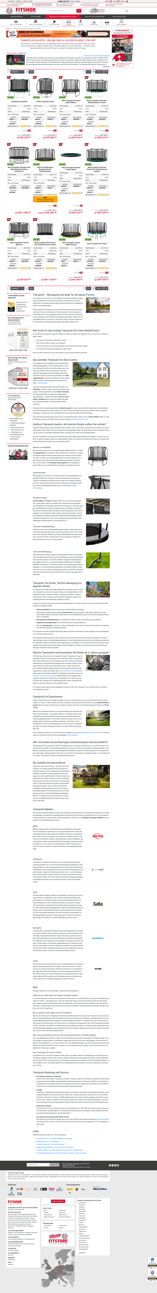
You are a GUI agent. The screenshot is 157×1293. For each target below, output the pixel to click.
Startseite (8, 28)
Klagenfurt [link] (20, 1239)
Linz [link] (25, 1239)
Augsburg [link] (15, 1214)
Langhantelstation (84, 1236)
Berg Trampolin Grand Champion (89, 732)
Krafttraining (36, 16)
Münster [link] (10, 1224)
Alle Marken (82, 1253)
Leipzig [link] (18, 1222)
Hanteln (81, 1222)
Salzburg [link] (29, 1239)
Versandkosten (48, 1215)
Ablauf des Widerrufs (65, 1217)
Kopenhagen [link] (11, 1259)
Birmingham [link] (21, 1232)
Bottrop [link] (10, 1216)
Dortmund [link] (29, 1216)
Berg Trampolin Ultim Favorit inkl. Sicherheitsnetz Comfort (45, 244)
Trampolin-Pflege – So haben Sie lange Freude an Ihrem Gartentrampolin (60, 1150)
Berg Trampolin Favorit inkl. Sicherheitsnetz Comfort (97, 101)
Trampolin (38, 28)
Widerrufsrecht (63, 1215)
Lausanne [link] (17, 1209)
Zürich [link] (22, 1209)
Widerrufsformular (49, 1217)
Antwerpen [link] (11, 1250)
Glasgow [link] (10, 1234)
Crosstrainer (82, 1202)
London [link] (15, 1234)
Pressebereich (63, 1225)
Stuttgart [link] (24, 1226)
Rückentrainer (83, 1242)
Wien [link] (33, 1239)
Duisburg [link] (16, 1218)
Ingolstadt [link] (22, 1220)
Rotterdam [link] (18, 1246)
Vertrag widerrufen (58, 1201)
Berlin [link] (20, 1214)
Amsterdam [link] (11, 1244)
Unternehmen (11, 1)
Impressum (19, 1)
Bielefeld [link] (24, 1214)
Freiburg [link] (32, 1218)
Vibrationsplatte (83, 1249)
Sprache (115, 1)
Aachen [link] (10, 1214)
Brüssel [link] (16, 1250)
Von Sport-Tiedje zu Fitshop (16, 1173)
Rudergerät (82, 1209)
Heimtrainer (82, 1229)
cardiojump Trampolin (19, 101)
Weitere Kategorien (119, 16)
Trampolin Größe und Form (79, 419)
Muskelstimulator (84, 1247)
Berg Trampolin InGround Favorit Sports (71, 168)
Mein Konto (123, 1)
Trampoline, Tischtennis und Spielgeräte (63, 16)
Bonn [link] (34, 1214)
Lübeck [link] (22, 1222)
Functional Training (84, 1238)
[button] (106, 72)
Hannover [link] (16, 1220)
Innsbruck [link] (14, 1239)
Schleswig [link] (18, 1226)
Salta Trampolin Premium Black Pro (19, 244)
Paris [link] (11, 1255)
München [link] (34, 1222)
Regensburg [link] (22, 1224)
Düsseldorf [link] (11, 1218)
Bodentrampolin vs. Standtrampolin (48, 1141)
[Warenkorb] (127, 10)
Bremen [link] (23, 1216)
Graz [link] (9, 1239)
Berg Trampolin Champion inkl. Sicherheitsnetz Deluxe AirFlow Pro (19, 169)
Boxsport (81, 1225)
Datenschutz (62, 1210)
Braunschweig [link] (17, 1216)
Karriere (25, 1)
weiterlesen (106, 66)
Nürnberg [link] (15, 1224)
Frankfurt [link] (26, 1218)
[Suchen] (79, 11)
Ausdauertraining (16, 16)
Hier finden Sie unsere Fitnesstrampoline (97, 56)
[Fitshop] (22, 10)
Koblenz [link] (10, 1222)
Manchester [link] (21, 1234)
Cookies (46, 1212)
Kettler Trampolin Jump (45, 101)
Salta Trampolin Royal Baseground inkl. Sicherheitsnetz (45, 169)
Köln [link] (14, 1222)
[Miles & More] (100, 1188)
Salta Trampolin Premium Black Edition (71, 101)
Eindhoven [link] (31, 1244)
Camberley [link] (28, 1232)
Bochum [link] (30, 1214)
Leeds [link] (15, 1232)
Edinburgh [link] (34, 1232)
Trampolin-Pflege (41, 383)
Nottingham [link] (28, 1234)
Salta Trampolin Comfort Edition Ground (71, 244)
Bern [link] (12, 1209)
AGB (45, 1210)
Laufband (81, 1207)
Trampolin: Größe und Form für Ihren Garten (51, 1144)
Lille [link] (9, 1255)
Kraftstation (82, 1211)
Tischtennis (82, 1216)
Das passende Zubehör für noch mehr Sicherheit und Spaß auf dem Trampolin (62, 1153)
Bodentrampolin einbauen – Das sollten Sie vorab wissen (55, 1147)
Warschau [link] (10, 1264)
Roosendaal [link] (11, 1246)
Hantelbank (82, 1218)
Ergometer (82, 1205)
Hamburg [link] (10, 1220)
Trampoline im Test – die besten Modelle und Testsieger (54, 1138)
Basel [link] (9, 1209)
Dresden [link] (34, 1216)
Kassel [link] (34, 1220)
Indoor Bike (82, 1220)
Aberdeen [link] (10, 1232)
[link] (11, 307)
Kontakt (30, 1)
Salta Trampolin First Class (97, 244)
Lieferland (107, 1)
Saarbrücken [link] (11, 1226)
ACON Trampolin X (72, 735)
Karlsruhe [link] (28, 1220)
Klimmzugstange (83, 1244)
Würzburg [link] (10, 1228)
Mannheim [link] (28, 1222)
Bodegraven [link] (18, 1244)
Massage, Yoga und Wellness (94, 16)
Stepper (81, 1233)
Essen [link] (21, 1218)
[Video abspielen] (15, 60)
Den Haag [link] (25, 1244)
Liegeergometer (83, 1227)
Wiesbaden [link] (30, 1226)
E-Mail (56, 1122)
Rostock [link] (28, 1224)
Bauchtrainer (82, 1240)
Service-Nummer (101, 1119)
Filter (31, 72)
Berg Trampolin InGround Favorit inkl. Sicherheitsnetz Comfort (97, 169)
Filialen (97, 1122)
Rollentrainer (82, 1231)
